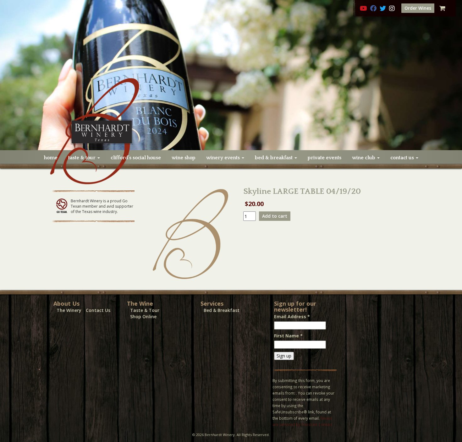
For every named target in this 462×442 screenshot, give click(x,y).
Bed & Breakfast (221, 310)
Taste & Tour (144, 310)
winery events (223, 158)
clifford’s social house (136, 158)
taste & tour (82, 158)
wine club (364, 158)
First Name (288, 336)
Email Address (292, 316)
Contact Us (98, 310)
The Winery (69, 310)
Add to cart (274, 216)
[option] (231, 75)
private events (324, 158)
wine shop (183, 158)
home (51, 158)
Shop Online (143, 316)
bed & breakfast (274, 158)
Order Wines (417, 8)
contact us (402, 158)
